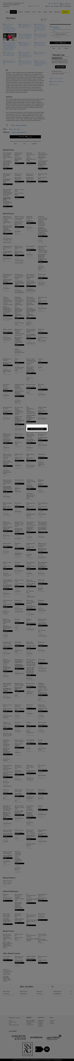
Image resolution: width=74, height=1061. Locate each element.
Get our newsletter (37, 429)
